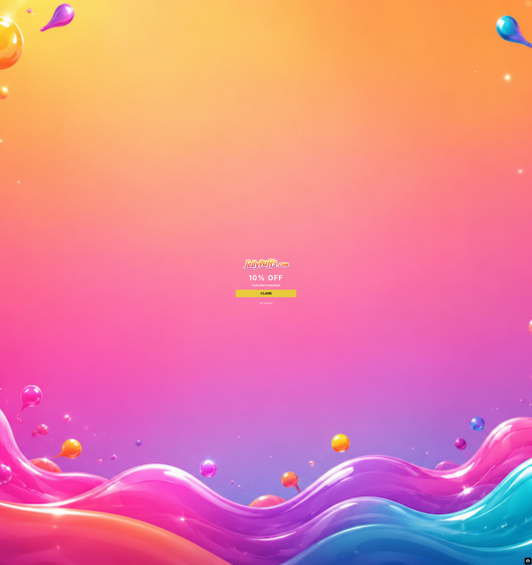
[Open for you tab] (528, 561)
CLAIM (266, 293)
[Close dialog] (528, 3)
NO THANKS (266, 303)
